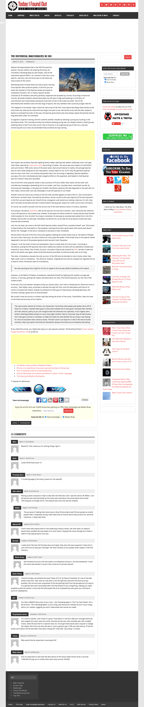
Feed (27, 332)
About (103, 704)
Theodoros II (30, 61)
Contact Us (51, 704)
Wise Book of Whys (100, 15)
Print (116, 209)
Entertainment (25, 423)
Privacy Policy (93, 704)
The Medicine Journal (21, 693)
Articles (58, 15)
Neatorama (17, 688)
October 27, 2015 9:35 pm (29, 541)
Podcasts (70, 15)
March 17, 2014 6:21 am (27, 458)
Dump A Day (18, 685)
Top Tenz (16, 696)
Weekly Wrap (70, 417)
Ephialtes (33, 211)
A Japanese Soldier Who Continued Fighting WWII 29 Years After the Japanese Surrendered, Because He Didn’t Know (118, 384)
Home (10, 15)
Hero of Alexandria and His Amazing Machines (34, 371)
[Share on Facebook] (38, 400)
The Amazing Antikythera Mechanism (31, 376)
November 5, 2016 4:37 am (38, 614)
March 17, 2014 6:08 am (27, 442)
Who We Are (81, 704)
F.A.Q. (72, 704)
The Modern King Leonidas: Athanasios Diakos (34, 365)
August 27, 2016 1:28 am (32, 573)
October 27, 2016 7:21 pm (26, 598)
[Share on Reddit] (50, 400)
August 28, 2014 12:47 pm (31, 524)
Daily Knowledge (53, 417)
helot (76, 250)
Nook (129, 209)
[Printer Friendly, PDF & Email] (85, 400)
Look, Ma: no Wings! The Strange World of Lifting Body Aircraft (121, 279)
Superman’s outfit (36, 165)
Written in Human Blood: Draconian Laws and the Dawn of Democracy (43, 368)
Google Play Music (18, 332)
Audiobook (118, 212)
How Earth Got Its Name (121, 369)
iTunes (84, 329)
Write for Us (34, 15)
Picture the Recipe (20, 691)
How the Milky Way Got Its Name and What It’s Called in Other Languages (44, 373)
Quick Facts (83, 15)
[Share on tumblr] (61, 400)
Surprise (20, 15)
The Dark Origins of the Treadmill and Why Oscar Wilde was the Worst (121, 299)
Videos (47, 15)
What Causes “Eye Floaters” (122, 393)
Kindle (122, 209)
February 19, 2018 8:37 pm (28, 636)
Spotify (90, 329)
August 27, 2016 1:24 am (35, 557)
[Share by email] (66, 400)
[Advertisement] (72, 34)
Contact (116, 15)
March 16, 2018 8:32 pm (32, 652)
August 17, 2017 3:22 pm (30, 508)
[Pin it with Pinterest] (55, 400)
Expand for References (21, 381)
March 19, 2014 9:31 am (31, 491)
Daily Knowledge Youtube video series (117, 109)
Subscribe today (109, 107)
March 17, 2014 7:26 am (34, 475)
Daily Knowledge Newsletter (35, 704)
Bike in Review (18, 683)
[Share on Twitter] (44, 400)
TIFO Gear (19, 704)
